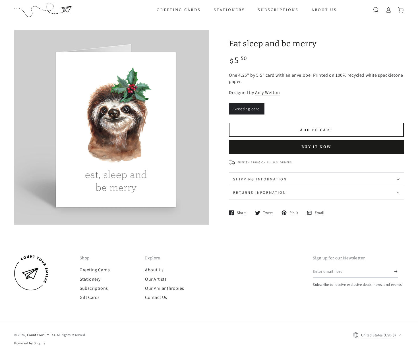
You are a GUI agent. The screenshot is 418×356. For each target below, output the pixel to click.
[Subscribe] (396, 271)
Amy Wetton (267, 92)
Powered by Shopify (29, 343)
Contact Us (156, 297)
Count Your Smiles (41, 335)
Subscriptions (94, 288)
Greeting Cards (95, 270)
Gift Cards (90, 297)
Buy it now (316, 147)
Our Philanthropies (164, 288)
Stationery (90, 279)
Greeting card (246, 108)
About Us (154, 270)
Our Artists (156, 279)
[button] (376, 10)
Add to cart (316, 130)
